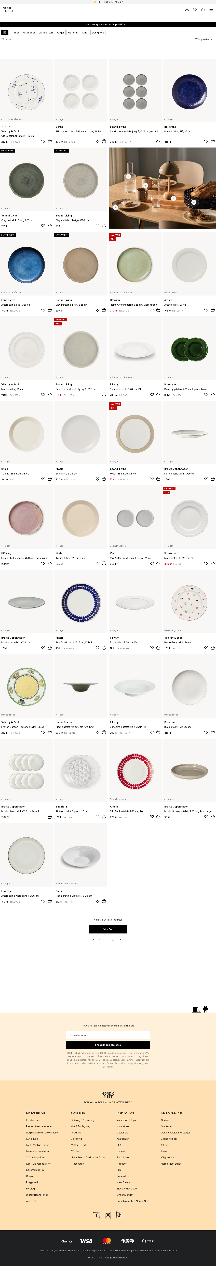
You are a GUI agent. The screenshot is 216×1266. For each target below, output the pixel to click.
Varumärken (46, 32)
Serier (84, 32)
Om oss (165, 1120)
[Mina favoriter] (195, 9)
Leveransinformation (37, 1151)
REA (119, 1145)
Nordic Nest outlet (171, 1163)
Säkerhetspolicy (35, 1169)
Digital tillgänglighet (37, 1194)
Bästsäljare (123, 1157)
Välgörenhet (168, 1157)
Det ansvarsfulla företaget (175, 1132)
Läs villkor (108, 1067)
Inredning (76, 1132)
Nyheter (121, 1151)
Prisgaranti (32, 1182)
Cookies (30, 1176)
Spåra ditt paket (35, 1157)
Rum (119, 1169)
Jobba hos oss (169, 1138)
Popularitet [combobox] (203, 39)
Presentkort (77, 1163)
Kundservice (33, 1120)
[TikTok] (119, 1215)
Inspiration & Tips (126, 1120)
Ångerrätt (31, 1201)
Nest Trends (123, 1182)
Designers (98, 32)
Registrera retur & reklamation (42, 1132)
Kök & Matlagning (80, 1126)
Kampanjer (123, 1138)
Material (73, 32)
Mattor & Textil (79, 1145)
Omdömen (166, 1126)
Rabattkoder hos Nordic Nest (133, 1201)
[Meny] (211, 9)
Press (164, 1151)
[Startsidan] (9, 9)
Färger (60, 32)
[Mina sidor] (187, 9)
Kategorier (29, 32)
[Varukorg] (203, 9)
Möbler (75, 1151)
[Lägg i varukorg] (50, 141)
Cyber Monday (125, 1194)
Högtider (122, 1163)
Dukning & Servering (82, 1120)
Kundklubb (32, 1138)
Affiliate (165, 1145)
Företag (30, 1188)
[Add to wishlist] (43, 141)
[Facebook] (96, 1215)
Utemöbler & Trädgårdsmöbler (88, 1157)
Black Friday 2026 (127, 1188)
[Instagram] (108, 1215)
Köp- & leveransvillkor (38, 1163)
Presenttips (123, 1176)
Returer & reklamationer (39, 1126)
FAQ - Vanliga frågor (37, 1145)
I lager (15, 32)
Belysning (76, 1138)
